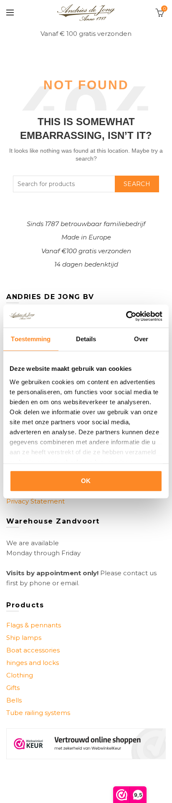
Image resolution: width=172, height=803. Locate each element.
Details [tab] (86, 338)
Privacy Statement (35, 501)
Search (137, 184)
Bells (14, 700)
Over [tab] (141, 338)
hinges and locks (32, 663)
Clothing (19, 675)
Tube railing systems (38, 713)
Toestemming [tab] (31, 338)
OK (86, 480)
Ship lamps (23, 638)
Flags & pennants (33, 625)
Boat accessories (33, 650)
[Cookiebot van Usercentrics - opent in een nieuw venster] (125, 316)
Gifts (13, 688)
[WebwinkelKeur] (86, 743)
